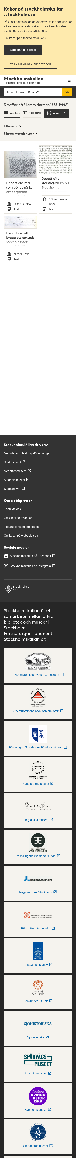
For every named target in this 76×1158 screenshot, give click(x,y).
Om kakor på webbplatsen (21, 535)
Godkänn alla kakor (23, 49)
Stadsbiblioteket (14, 480)
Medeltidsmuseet (15, 471)
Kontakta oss (12, 509)
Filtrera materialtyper (19, 133)
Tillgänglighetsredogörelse (21, 526)
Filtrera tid (11, 126)
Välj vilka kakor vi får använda (30, 64)
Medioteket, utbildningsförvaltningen (27, 453)
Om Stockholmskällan (18, 518)
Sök (67, 92)
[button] (13, 126)
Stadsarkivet (12, 488)
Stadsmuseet (12, 462)
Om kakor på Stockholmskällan (24, 38)
